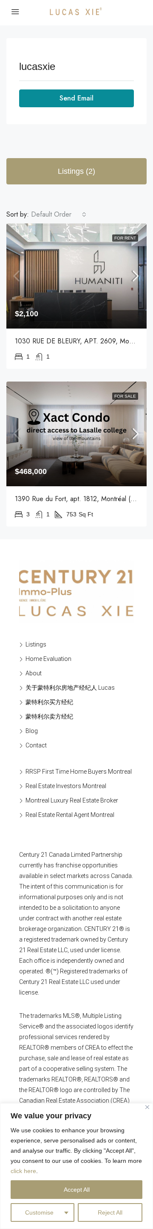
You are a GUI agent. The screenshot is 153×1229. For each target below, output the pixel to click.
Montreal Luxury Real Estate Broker (72, 800)
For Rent (125, 238)
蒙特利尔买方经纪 (49, 702)
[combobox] (59, 214)
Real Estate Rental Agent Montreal (70, 814)
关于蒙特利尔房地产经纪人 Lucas (70, 687)
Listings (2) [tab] (76, 171)
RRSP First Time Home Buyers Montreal (79, 771)
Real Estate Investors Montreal (66, 786)
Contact (36, 745)
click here (23, 1171)
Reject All (110, 1212)
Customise (39, 1212)
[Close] (147, 1107)
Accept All (77, 1189)
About (34, 673)
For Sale (125, 396)
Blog (32, 730)
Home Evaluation (48, 658)
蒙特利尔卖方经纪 (49, 716)
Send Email (77, 98)
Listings (36, 644)
